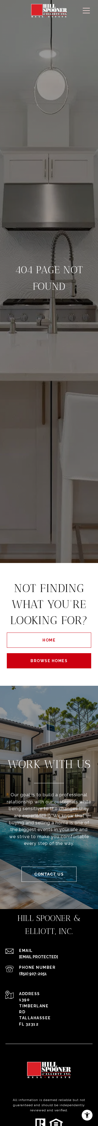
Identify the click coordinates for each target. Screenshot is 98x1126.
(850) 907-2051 (33, 973)
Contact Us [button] (49, 874)
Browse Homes (49, 661)
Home (49, 640)
